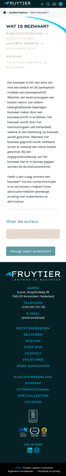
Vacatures (33, 359)
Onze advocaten (33, 366)
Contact (33, 353)
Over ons (33, 347)
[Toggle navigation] (42, 4)
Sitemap (33, 383)
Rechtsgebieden (33, 328)
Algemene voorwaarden (20, 471)
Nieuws (33, 341)
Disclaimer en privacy (49, 471)
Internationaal (33, 389)
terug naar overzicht (30, 251)
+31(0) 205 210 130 (33, 307)
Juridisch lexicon (18, 12)
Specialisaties (33, 395)
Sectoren (33, 334)
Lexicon (33, 402)
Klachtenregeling (33, 377)
